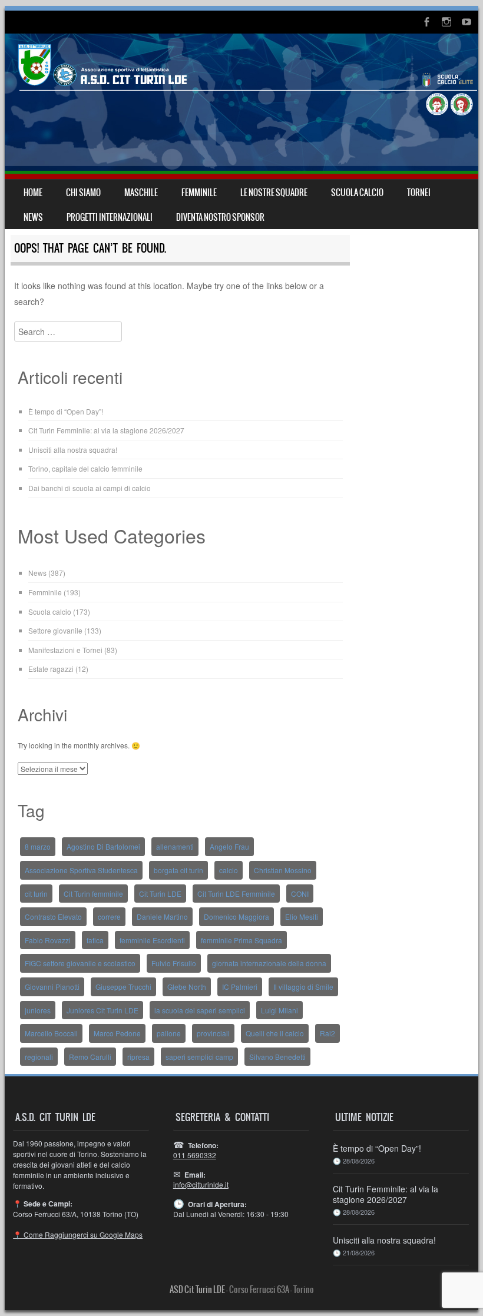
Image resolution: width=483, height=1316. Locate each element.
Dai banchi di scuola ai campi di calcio (89, 488)
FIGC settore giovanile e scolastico (80, 963)
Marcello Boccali (51, 1033)
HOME (33, 192)
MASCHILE (141, 192)
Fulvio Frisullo (173, 963)
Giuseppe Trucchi (123, 987)
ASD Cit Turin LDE (197, 1289)
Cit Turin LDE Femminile (236, 894)
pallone (169, 1033)
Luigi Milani (279, 1010)
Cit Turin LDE (160, 894)
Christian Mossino (283, 870)
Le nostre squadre (273, 192)
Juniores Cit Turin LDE (102, 1010)
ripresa (138, 1057)
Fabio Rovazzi (48, 940)
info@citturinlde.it (201, 1184)
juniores (38, 1010)
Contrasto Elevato (53, 916)
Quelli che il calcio (275, 1033)
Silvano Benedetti (277, 1057)
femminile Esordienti (152, 940)
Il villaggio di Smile (303, 987)
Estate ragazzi (51, 669)
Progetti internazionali (110, 217)
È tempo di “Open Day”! (65, 411)
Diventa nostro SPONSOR (220, 217)
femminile (199, 192)
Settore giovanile (55, 630)
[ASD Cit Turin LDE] (241, 106)
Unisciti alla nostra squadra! (72, 450)
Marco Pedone (117, 1033)
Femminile (45, 592)
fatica (95, 940)
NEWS (33, 217)
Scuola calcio (49, 611)
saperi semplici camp (199, 1057)
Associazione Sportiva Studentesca (81, 870)
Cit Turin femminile (93, 894)
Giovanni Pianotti (52, 987)
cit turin (36, 894)
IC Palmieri (239, 987)
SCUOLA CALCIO (357, 192)
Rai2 (327, 1033)
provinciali (213, 1033)
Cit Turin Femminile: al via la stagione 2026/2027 (106, 430)
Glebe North (186, 987)
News (37, 573)
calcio (228, 870)
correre (109, 916)
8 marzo (38, 846)
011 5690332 (194, 1155)
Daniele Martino (162, 916)
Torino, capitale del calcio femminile (85, 468)
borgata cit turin (178, 870)
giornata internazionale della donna (269, 963)
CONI (300, 894)
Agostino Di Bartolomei (103, 846)
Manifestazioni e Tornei (65, 650)
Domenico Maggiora (236, 916)
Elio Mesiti (301, 916)
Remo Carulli (90, 1057)
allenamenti (175, 846)
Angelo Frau (229, 846)
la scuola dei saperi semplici (199, 1010)
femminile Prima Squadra (241, 940)
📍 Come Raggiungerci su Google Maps (78, 1234)
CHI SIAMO (83, 192)
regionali (39, 1057)
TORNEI (419, 192)
